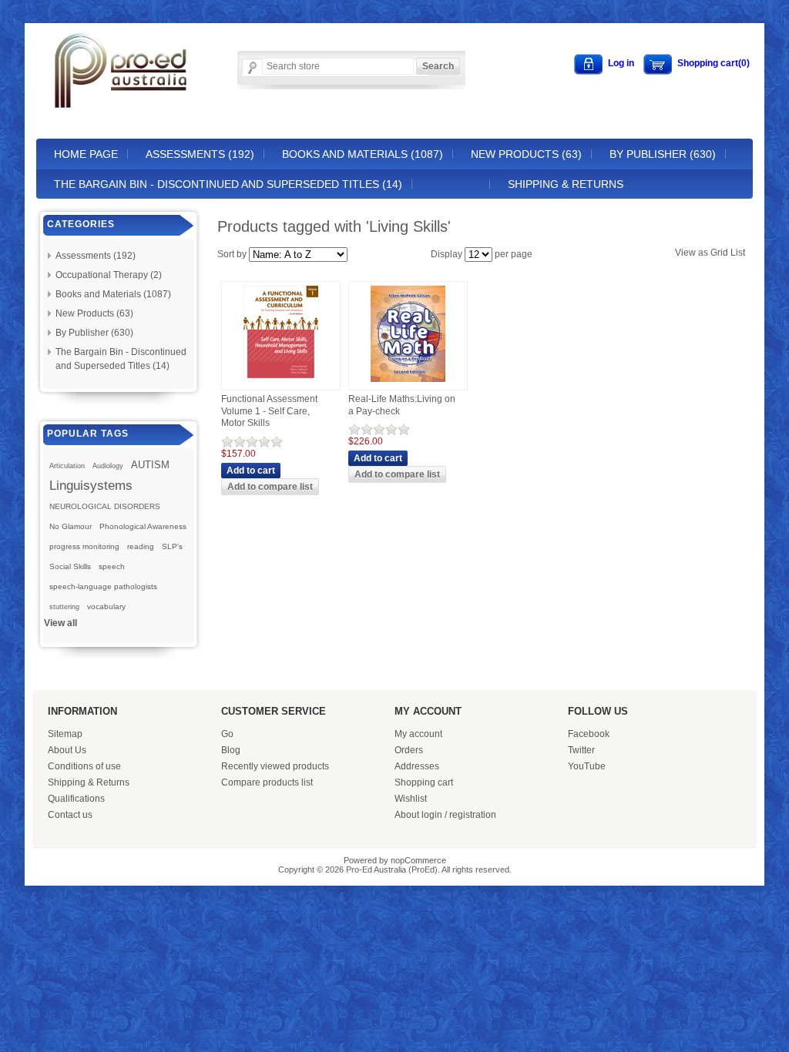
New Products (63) (526, 154)
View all (60, 623)
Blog (230, 750)
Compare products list (267, 782)
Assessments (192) (200, 154)
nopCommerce (418, 860)
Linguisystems (91, 485)
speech (112, 566)
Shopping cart (423, 782)
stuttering (64, 607)
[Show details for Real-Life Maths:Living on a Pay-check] (408, 382)
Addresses (416, 766)
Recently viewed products (275, 766)
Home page (86, 154)
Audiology (107, 466)
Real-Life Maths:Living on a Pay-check (401, 405)
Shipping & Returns (565, 184)
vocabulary (106, 606)
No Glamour (70, 526)
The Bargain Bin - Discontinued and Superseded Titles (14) (228, 184)
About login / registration (445, 814)
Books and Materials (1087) (362, 154)
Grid (719, 252)
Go (227, 734)
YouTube (587, 766)
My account (418, 734)
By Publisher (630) (662, 154)
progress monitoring (84, 546)
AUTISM (150, 465)
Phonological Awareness (142, 526)
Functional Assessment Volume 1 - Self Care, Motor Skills (269, 411)
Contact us (70, 814)
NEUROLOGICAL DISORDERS (104, 506)
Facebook (588, 734)
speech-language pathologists (103, 586)
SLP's (172, 546)
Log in (621, 63)
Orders (408, 750)
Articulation (67, 466)
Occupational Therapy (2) (108, 275)
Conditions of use (84, 766)
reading (140, 546)
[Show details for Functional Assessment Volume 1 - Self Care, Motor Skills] (281, 382)
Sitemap (65, 734)
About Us (67, 750)
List (737, 252)
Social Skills (70, 566)
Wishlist (410, 798)
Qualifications (76, 798)
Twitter (581, 750)
